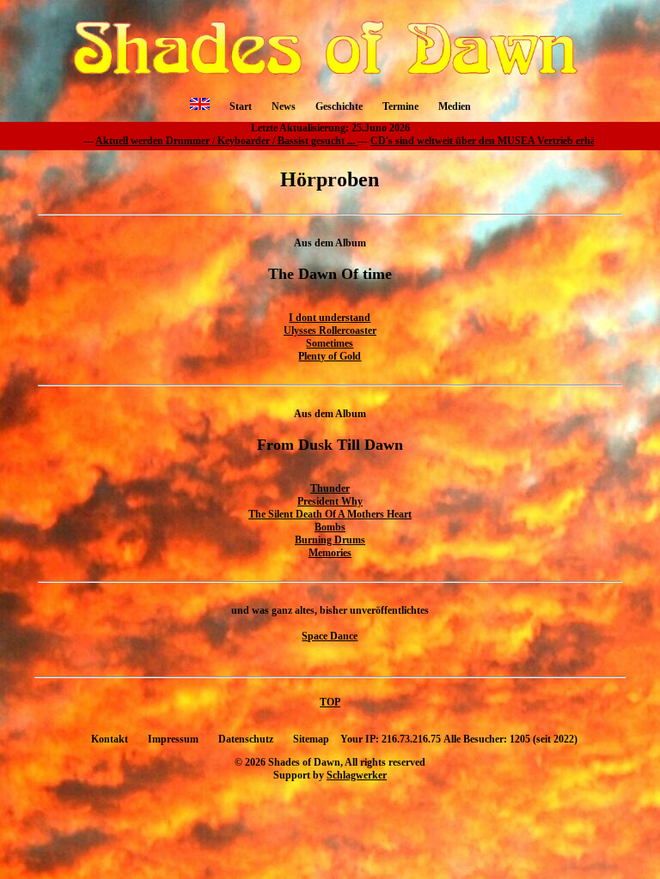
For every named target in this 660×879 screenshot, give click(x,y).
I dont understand (329, 318)
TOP (330, 702)
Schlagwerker (357, 775)
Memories (330, 553)
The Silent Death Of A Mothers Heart (330, 514)
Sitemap (311, 739)
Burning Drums (330, 540)
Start (240, 106)
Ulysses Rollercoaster (330, 330)
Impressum (173, 739)
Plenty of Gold (329, 356)
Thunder (330, 488)
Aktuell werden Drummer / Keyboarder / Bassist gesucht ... (173, 141)
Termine (400, 106)
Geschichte (339, 106)
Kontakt (109, 739)
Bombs (330, 527)
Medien (454, 106)
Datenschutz (245, 739)
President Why (330, 501)
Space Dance (330, 636)
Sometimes (329, 343)
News (284, 106)
